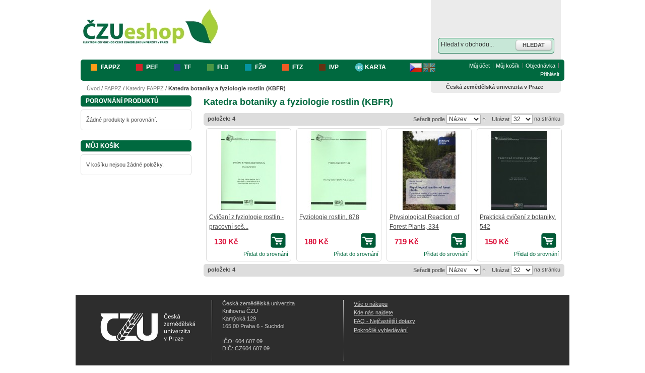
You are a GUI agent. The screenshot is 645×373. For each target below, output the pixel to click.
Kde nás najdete (373, 312)
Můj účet (479, 66)
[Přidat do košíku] (279, 240)
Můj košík (508, 66)
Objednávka (540, 66)
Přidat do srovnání (265, 254)
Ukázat (500, 119)
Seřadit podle (429, 119)
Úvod (93, 88)
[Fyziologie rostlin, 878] (338, 170)
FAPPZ (112, 88)
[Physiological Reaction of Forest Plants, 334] (429, 170)
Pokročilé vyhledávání (381, 330)
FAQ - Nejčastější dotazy (384, 321)
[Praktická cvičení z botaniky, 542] (519, 170)
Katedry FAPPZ (145, 88)
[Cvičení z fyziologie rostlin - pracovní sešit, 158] (248, 170)
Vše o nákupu (371, 304)
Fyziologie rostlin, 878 (329, 217)
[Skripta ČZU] (151, 27)
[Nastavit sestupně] (484, 119)
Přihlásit (549, 74)
